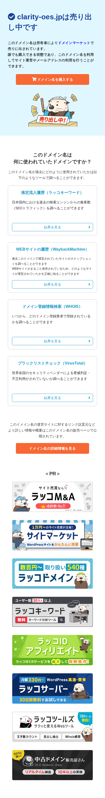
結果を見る (52, 227)
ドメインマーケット (74, 43)
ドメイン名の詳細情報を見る (52, 448)
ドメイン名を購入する (55, 79)
